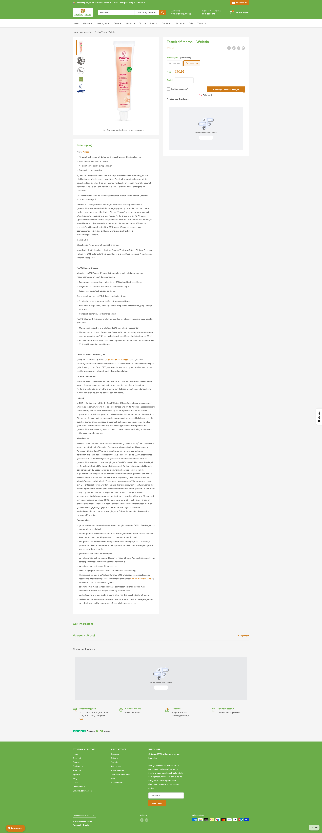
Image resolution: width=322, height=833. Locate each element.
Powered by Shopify (81, 825)
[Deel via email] (243, 48)
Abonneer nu (241, 3)
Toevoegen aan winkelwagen (226, 89)
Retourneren (116, 766)
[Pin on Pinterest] (234, 48)
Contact (76, 762)
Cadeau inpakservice (120, 774)
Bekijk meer (244, 636)
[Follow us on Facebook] (142, 820)
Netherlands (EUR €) (82, 816)
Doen (116, 23)
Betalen (114, 758)
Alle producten (86, 32)
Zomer (200, 23)
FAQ (113, 778)
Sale (191, 23)
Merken (178, 23)
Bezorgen (115, 754)
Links (75, 782)
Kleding (86, 23)
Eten (152, 23)
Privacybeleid (79, 786)
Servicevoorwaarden (82, 791)
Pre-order (77, 770)
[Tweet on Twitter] (238, 48)
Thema (165, 23)
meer (81, 719)
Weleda (170, 48)
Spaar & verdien (118, 770)
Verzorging (102, 23)
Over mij (77, 758)
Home (75, 23)
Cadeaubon (78, 766)
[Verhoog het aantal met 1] (190, 80)
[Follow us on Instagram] (146, 820)
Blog (75, 778)
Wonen (129, 23)
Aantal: (170, 80)
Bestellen (115, 762)
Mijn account (208, 13)
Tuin (141, 23)
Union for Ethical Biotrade (116, 360)
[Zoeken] (162, 12)
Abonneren (157, 803)
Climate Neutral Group (140, 579)
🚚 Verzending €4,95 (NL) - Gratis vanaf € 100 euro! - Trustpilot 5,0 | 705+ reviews (109, 3)
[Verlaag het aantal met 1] (177, 80)
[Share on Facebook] (229, 48)
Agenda (76, 774)
